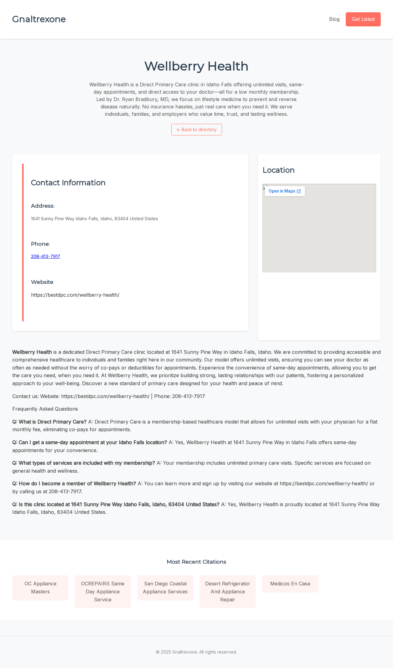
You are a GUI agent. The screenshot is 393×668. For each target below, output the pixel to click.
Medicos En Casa (290, 583)
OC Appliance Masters (40, 587)
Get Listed (363, 19)
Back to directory (197, 129)
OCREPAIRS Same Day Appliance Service (102, 591)
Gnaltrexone (39, 19)
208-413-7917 (45, 256)
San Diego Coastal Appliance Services (165, 587)
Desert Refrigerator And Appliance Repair (227, 591)
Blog (334, 19)
